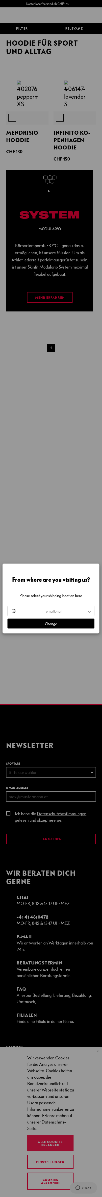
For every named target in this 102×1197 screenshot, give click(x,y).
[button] (50, 611)
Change (51, 623)
